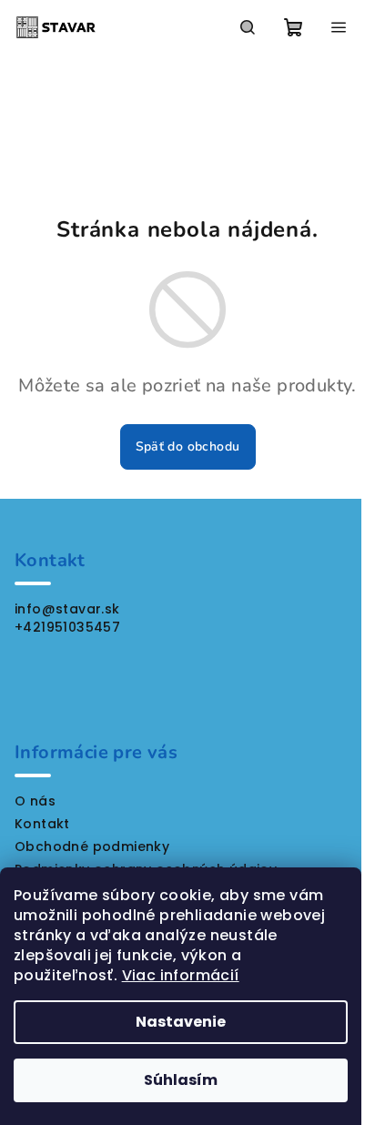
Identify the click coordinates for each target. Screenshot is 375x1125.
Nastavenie (181, 1021)
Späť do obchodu (188, 446)
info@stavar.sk (67, 609)
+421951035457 (67, 627)
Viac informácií (180, 975)
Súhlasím (181, 1079)
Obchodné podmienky (92, 846)
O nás (35, 801)
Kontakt (42, 824)
